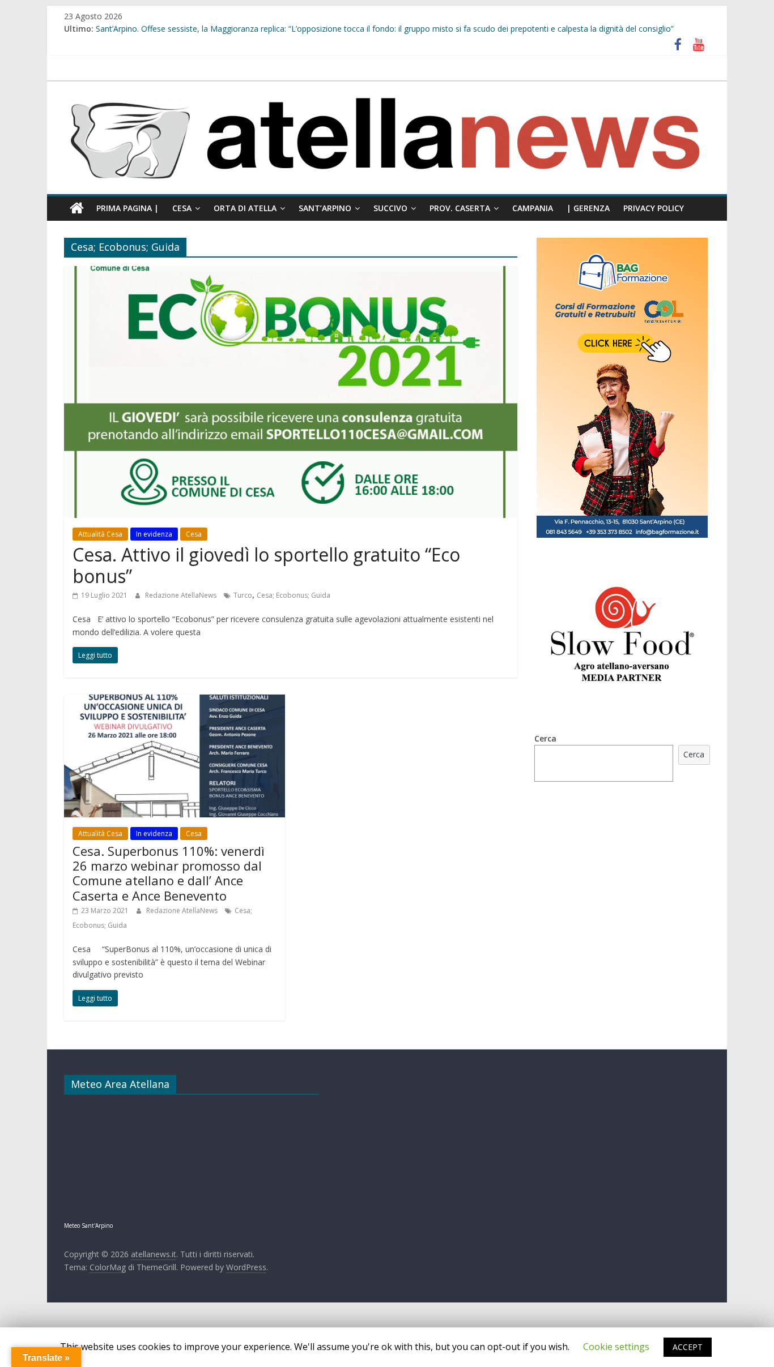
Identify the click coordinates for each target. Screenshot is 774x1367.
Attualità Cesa (100, 534)
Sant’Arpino (325, 208)
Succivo (390, 208)
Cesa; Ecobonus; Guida (293, 595)
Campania (532, 208)
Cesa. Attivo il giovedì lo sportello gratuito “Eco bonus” (266, 565)
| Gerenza (588, 208)
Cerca (545, 738)
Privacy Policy (653, 208)
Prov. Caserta (459, 208)
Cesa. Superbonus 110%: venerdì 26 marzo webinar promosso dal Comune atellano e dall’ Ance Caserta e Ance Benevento (169, 873)
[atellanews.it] (387, 87)
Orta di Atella (245, 208)
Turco (242, 595)
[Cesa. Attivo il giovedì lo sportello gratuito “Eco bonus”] (290, 273)
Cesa (182, 208)
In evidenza (154, 534)
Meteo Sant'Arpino (88, 1225)
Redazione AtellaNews (181, 595)
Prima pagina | (127, 208)
